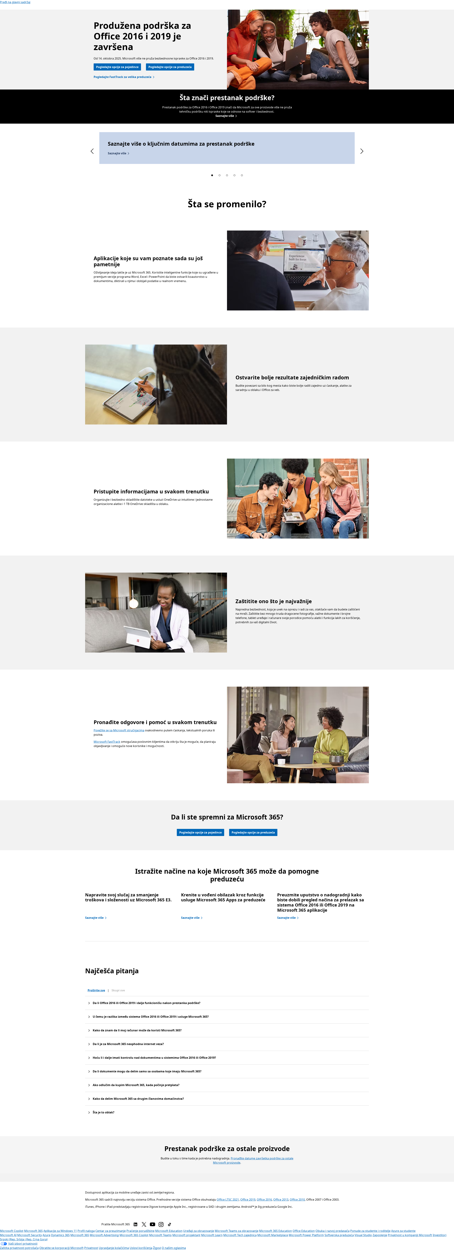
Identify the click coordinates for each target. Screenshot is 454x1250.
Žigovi (157, 1248)
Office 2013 (280, 1200)
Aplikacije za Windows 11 (60, 1231)
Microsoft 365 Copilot (134, 1235)
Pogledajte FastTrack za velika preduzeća (122, 77)
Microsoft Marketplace (272, 1235)
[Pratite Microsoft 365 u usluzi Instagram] (161, 1224)
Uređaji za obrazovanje (198, 1231)
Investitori (439, 1235)
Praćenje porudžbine (140, 1231)
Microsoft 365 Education (275, 1231)
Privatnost (91, 1248)
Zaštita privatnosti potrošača (19, 1248)
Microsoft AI (8, 1235)
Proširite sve (96, 990)
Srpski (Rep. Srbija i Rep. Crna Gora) (24, 1239)
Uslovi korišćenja (141, 1248)
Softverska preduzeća (339, 1235)
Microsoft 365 (33, 1231)
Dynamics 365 (60, 1235)
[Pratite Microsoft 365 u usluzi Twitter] (144, 1224)
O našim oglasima (174, 1248)
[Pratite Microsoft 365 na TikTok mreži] (169, 1224)
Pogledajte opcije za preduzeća (170, 67)
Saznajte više (224, 116)
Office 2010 (297, 1200)
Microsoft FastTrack (107, 742)
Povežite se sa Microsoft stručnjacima (119, 730)
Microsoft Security (29, 1235)
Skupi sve (118, 990)
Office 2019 (247, 1200)
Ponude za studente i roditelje (370, 1231)
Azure (46, 1235)
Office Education (304, 1231)
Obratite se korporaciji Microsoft (61, 1248)
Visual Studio (363, 1235)
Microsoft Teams (160, 1235)
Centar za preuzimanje (110, 1231)
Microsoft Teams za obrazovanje (236, 1231)
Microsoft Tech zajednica (240, 1235)
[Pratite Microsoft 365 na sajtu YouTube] (152, 1224)
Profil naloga (86, 1231)
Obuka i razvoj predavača (332, 1231)
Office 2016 (264, 1200)
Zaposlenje (380, 1235)
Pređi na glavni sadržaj (15, 2)
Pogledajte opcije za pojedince (117, 67)
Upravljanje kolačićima (114, 1248)
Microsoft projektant (186, 1235)
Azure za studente (403, 1231)
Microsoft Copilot (11, 1231)
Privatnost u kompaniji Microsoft (410, 1235)
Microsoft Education (168, 1231)
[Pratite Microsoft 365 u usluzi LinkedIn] (135, 1224)
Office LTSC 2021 (228, 1200)
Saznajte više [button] (117, 153)
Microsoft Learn (212, 1235)
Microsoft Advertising (104, 1235)
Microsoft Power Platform (306, 1235)
